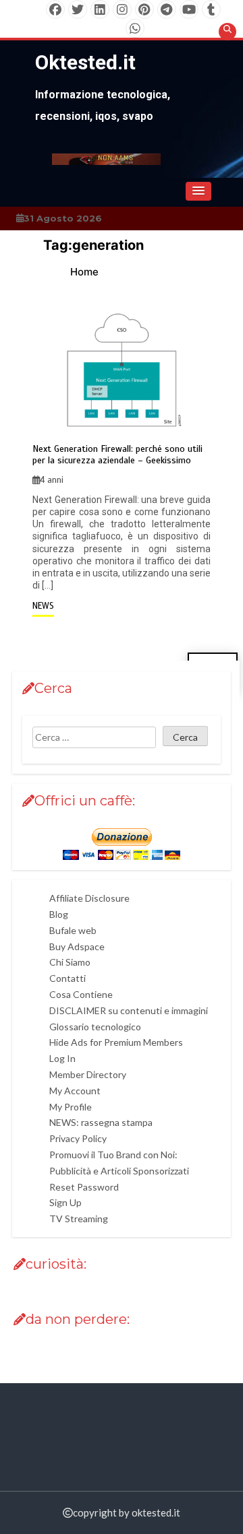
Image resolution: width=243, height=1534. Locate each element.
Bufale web (73, 930)
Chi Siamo (69, 962)
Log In (62, 1058)
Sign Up (65, 1202)
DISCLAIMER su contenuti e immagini (128, 1010)
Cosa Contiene (81, 994)
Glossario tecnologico (95, 1026)
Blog (58, 914)
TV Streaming (78, 1218)
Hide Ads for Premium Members (116, 1042)
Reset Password (84, 1187)
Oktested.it (85, 62)
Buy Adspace (77, 946)
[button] (198, 191)
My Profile (70, 1106)
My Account (75, 1090)
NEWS (43, 606)
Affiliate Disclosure (89, 898)
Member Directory (87, 1074)
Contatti (67, 978)
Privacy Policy (78, 1138)
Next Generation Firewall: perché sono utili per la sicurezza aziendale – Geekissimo (117, 455)
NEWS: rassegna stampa (101, 1122)
